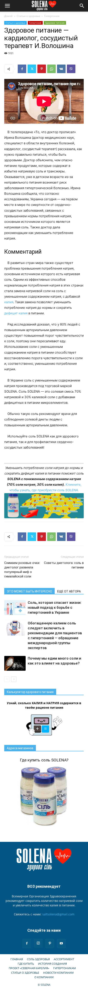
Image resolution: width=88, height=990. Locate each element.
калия (8, 302)
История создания (52, 964)
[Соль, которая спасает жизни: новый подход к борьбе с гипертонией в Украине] (15, 607)
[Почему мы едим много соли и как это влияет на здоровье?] (15, 663)
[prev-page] (7, 679)
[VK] (61, 69)
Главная (16, 959)
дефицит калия (16, 313)
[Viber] (71, 69)
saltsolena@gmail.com (58, 914)
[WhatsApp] (51, 69)
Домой (8, 16)
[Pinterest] (41, 69)
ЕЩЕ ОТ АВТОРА (69, 591)
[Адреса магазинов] (44, 505)
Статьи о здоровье (28, 16)
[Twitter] (32, 69)
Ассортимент (64, 959)
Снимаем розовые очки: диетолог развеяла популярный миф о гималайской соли (22, 569)
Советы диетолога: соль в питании (64, 565)
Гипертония (51, 16)
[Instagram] (38, 943)
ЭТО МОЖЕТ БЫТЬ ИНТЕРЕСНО (29, 591)
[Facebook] (22, 69)
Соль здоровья (38, 959)
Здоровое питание (55, 22)
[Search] (82, 6)
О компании (44, 977)
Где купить (26, 964)
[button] (7, 6)
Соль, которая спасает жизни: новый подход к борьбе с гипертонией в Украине (54, 607)
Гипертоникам (64, 968)
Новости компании (58, 973)
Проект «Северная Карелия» (29, 968)
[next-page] (13, 679)
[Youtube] (61, 943)
